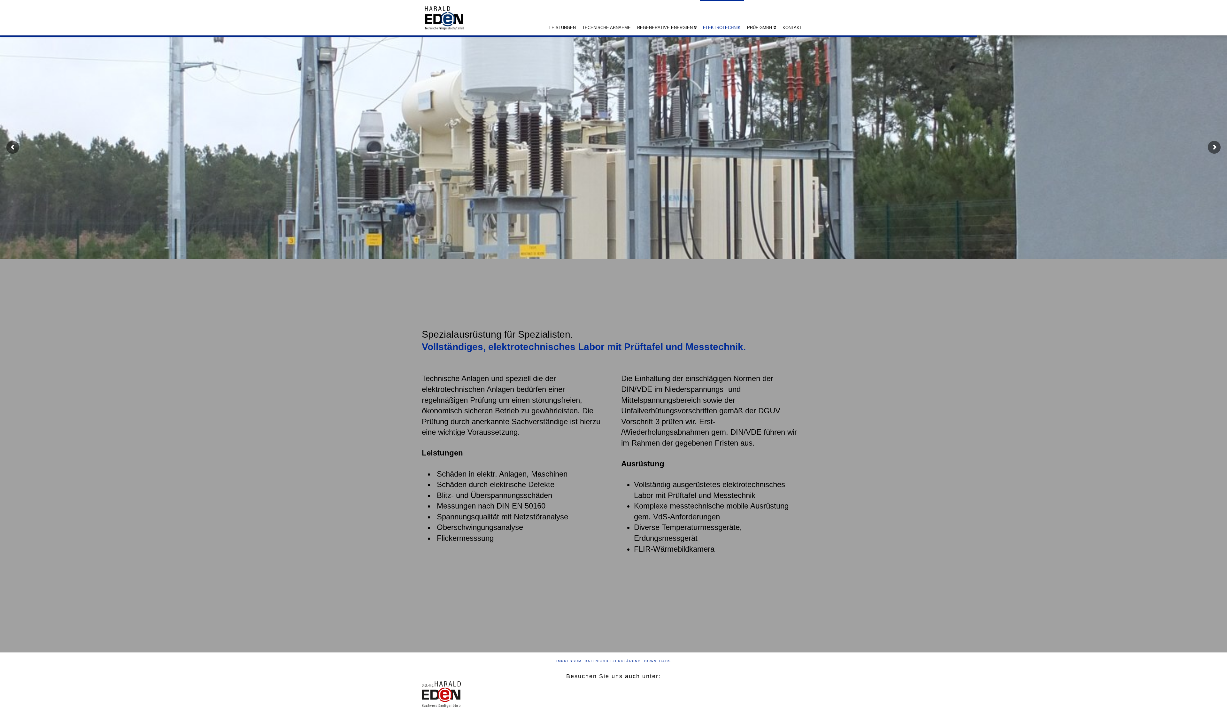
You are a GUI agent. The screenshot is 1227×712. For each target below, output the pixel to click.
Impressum (569, 661)
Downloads (657, 661)
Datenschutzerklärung (613, 661)
